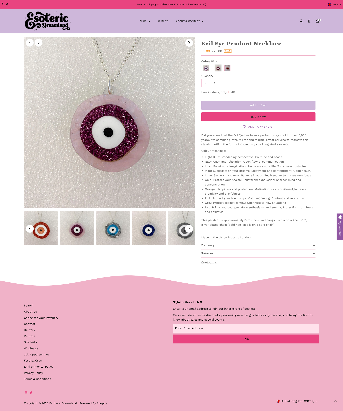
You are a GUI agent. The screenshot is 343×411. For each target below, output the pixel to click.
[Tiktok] (7, 4)
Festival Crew (33, 360)
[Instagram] (2, 4)
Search (29, 305)
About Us (30, 311)
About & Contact (188, 21)
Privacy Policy (33, 373)
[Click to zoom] (189, 43)
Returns (29, 336)
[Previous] (30, 43)
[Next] (38, 43)
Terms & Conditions (37, 379)
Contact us (209, 262)
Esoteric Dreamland (63, 403)
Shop (144, 21)
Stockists (30, 342)
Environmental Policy (38, 366)
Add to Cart (258, 105)
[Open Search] (301, 21)
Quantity (207, 76)
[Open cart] (317, 21)
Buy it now (258, 116)
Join (246, 339)
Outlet (163, 21)
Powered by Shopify (93, 403)
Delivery (29, 330)
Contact (29, 324)
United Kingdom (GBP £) (297, 401)
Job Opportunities (36, 354)
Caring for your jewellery (41, 318)
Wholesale (31, 348)
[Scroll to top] (335, 401)
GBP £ (335, 4)
